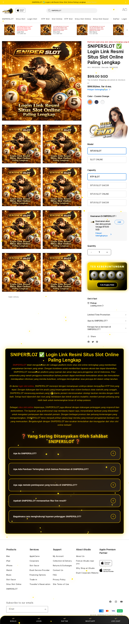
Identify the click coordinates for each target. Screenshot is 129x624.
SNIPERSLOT (8, 19)
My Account (58, 556)
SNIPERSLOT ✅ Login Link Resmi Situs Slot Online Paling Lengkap (64, 2)
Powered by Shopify (115, 615)
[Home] (8, 11)
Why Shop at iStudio (85, 568)
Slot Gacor (11, 580)
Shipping (102, 80)
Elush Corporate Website (87, 573)
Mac (8, 556)
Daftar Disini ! (91, 2)
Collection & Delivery (62, 561)
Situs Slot (20, 19)
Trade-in (33, 580)
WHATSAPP (90, 621)
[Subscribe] (45, 609)
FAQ (55, 575)
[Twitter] (93, 342)
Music (8, 575)
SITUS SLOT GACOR (99, 185)
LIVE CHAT (115, 621)
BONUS (13, 621)
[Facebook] (89, 342)
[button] (8, 19)
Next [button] (125, 2)
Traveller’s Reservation (40, 584)
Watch (9, 570)
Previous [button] (3, 2)
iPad (8, 561)
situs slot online (25, 407)
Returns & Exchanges (62, 566)
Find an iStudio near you (85, 562)
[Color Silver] (103, 102)
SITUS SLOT (96, 151)
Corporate (34, 561)
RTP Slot (45, 19)
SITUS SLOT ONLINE (99, 194)
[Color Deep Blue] (96, 102)
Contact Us (58, 570)
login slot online (26, 386)
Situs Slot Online (83, 19)
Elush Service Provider (40, 570)
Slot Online (57, 19)
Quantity (91, 246)
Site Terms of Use (61, 584)
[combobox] (71, 10)
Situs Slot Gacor (101, 19)
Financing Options (38, 575)
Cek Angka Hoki (107, 285)
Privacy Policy (59, 580)
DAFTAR (64, 621)
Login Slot (32, 19)
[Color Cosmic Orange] (89, 102)
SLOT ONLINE (96, 159)
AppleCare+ (35, 556)
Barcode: (105, 67)
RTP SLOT (95, 176)
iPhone (9, 566)
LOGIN (39, 621)
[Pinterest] (97, 342)
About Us (80, 556)
